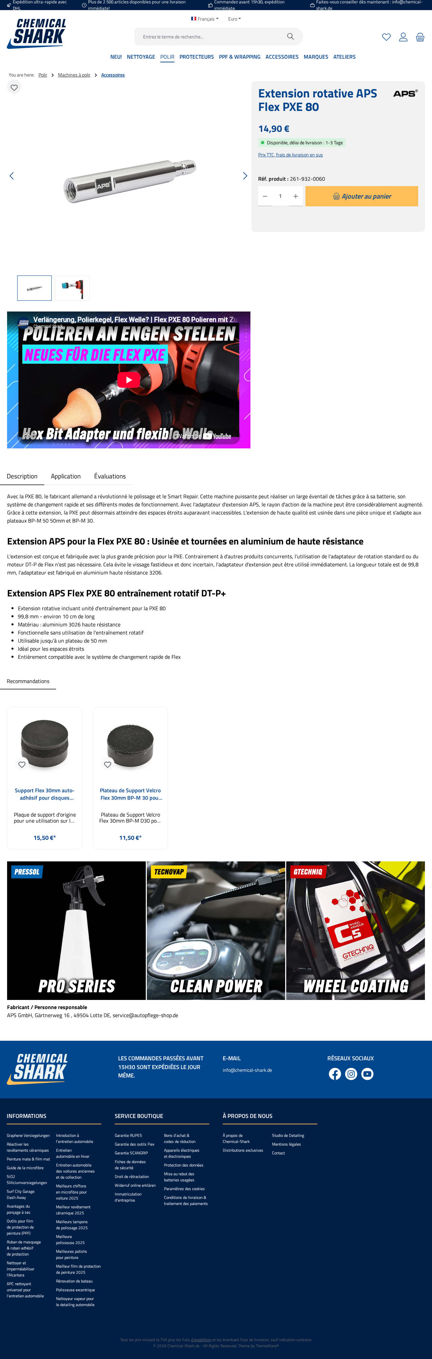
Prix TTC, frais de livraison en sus (290, 154)
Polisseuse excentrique (75, 1290)
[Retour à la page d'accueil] (36, 34)
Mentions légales (286, 1144)
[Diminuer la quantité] (265, 196)
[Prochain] (245, 176)
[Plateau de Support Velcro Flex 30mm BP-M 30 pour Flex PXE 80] (130, 746)
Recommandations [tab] (28, 681)
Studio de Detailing (288, 1135)
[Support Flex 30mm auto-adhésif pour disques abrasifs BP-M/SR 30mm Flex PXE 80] (45, 746)
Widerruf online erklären (135, 1185)
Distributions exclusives (243, 1150)
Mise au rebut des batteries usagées (179, 1177)
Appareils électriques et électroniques (181, 1153)
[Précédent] (12, 176)
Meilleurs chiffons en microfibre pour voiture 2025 (71, 1192)
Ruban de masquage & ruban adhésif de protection (24, 1248)
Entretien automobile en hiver (72, 1153)
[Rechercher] (290, 37)
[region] (128, 191)
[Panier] (419, 36)
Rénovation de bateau (74, 1281)
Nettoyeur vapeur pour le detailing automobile (75, 1301)
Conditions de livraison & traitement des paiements (186, 1200)
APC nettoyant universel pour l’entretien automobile (25, 1289)
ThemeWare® (267, 1345)
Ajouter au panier (45, 854)
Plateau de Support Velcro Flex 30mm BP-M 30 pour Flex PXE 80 (130, 794)
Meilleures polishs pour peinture (71, 1254)
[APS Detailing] (405, 104)
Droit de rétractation (132, 1176)
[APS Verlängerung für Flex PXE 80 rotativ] (128, 175)
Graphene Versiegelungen (28, 1135)
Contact (278, 1153)
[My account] (403, 36)
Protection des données (184, 1165)
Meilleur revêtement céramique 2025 (73, 1210)
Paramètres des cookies (184, 1188)
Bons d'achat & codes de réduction (179, 1138)
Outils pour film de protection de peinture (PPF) (20, 1227)
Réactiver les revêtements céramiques (28, 1147)
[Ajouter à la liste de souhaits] (14, 86)
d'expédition (201, 1339)
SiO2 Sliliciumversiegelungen (27, 1179)
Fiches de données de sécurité (130, 1164)
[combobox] (206, 37)
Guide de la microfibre (25, 1167)
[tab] (22, 476)
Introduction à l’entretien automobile (74, 1138)
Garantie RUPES (128, 1135)
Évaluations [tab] (110, 476)
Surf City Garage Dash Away (20, 1194)
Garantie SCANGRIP (131, 1153)
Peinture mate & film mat (28, 1159)
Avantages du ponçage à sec (18, 1209)
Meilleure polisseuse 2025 (70, 1239)
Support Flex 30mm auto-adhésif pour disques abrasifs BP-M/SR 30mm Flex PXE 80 (45, 794)
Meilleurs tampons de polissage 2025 (72, 1224)
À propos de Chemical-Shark (236, 1138)
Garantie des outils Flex (134, 1144)
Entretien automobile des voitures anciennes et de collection (75, 1171)
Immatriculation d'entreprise (128, 1197)
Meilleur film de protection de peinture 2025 (78, 1269)
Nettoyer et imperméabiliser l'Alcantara (20, 1269)
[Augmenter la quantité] (296, 196)
